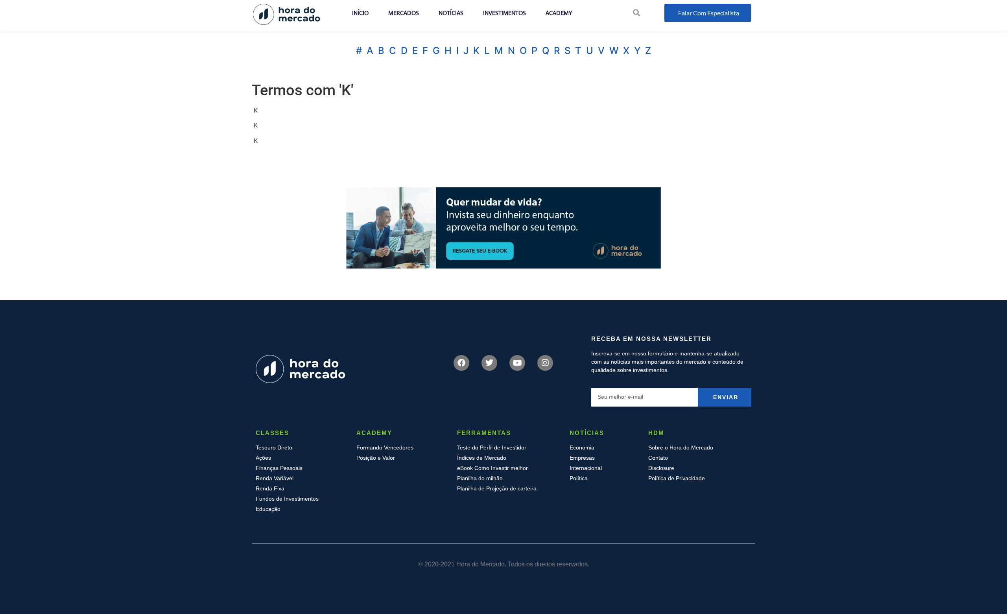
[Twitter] (489, 363)
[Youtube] (517, 363)
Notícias (451, 13)
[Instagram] (545, 363)
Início (360, 13)
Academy (559, 13)
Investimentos (504, 13)
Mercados (403, 13)
